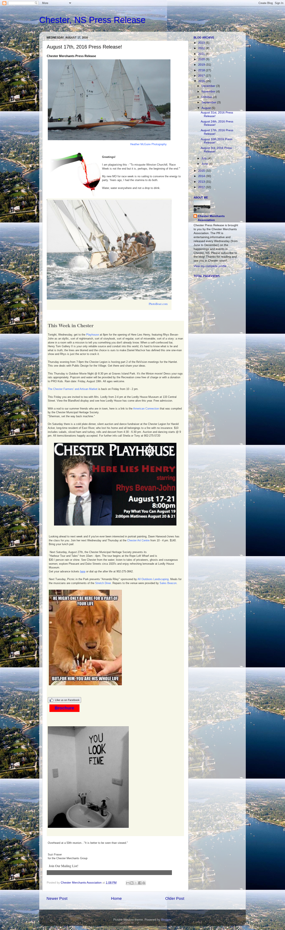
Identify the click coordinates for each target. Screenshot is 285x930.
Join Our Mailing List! (63, 866)
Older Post (174, 898)
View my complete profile (210, 266)
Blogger (166, 919)
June (205, 163)
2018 (202, 70)
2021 (202, 53)
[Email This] (128, 883)
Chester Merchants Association (211, 218)
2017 (202, 75)
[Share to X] (136, 883)
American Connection (146, 408)
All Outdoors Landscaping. (153, 579)
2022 (202, 48)
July (205, 158)
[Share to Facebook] (140, 883)
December (209, 85)
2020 (202, 59)
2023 (202, 42)
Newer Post (57, 898)
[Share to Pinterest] (144, 883)
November (209, 91)
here (82, 571)
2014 (202, 176)
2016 (202, 81)
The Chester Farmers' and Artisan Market (72, 389)
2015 (202, 170)
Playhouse (92, 334)
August (207, 108)
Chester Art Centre (138, 540)
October (207, 97)
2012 (202, 187)
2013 (202, 181)
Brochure (64, 707)
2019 (202, 64)
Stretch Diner (103, 583)
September (209, 102)
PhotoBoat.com (158, 304)
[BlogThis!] (132, 883)
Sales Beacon (168, 583)
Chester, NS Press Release (92, 20)
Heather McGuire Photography (148, 144)
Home (116, 898)
